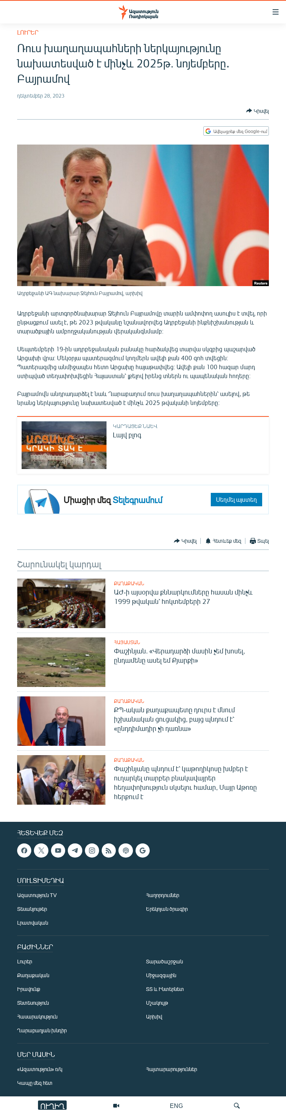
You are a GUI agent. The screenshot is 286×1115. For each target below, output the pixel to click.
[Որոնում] (237, 1105)
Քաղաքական (129, 583)
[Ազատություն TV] (116, 1105)
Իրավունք (28, 989)
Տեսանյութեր (32, 909)
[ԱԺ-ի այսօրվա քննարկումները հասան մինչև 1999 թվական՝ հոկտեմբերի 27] (61, 603)
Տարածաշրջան (164, 961)
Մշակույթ (157, 1003)
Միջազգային (161, 975)
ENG (176, 1105)
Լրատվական (32, 922)
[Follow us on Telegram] (75, 850)
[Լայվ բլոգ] (64, 445)
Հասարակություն (37, 1016)
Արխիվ (154, 1016)
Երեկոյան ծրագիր (167, 909)
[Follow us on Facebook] (24, 850)
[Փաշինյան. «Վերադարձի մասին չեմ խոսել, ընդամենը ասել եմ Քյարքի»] (61, 662)
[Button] (257, 110)
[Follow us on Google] (143, 850)
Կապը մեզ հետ (35, 1083)
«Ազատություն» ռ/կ (39, 1069)
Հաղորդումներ (162, 895)
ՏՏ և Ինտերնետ (165, 989)
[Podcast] (125, 850)
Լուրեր (27, 32)
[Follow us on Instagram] (92, 850)
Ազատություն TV (37, 895)
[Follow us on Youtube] (58, 850)
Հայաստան (127, 642)
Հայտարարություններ (171, 1069)
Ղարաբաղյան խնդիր (42, 1030)
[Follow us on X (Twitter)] (41, 850)
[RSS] (109, 850)
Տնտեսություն (33, 1003)
